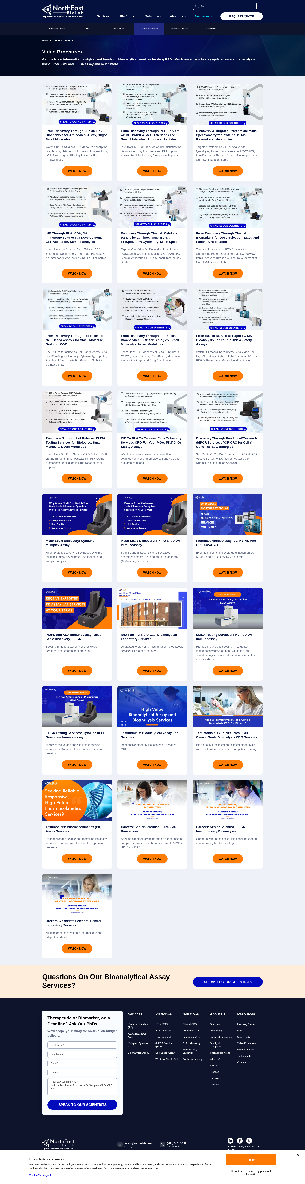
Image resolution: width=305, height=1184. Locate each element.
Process (214, 1071)
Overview (215, 1024)
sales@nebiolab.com (138, 1143)
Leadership (216, 1030)
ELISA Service (163, 1030)
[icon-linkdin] (230, 1141)
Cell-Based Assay (165, 1052)
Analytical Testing (192, 1059)
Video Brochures (149, 28)
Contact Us (243, 1062)
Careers (214, 1084)
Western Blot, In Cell (166, 1059)
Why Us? (215, 1059)
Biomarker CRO (191, 1036)
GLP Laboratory (192, 1043)
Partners (214, 1078)
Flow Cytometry (164, 1036)
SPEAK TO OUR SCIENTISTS (228, 982)
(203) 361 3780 (176, 1143)
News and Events (180, 28)
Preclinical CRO (191, 1030)
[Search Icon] (197, 6)
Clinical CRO (190, 1024)
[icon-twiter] (249, 1141)
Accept (251, 1159)
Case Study (119, 28)
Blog (88, 28)
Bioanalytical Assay (138, 1052)
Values (213, 1065)
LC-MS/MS (161, 1024)
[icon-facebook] (240, 1141)
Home (45, 40)
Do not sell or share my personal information (251, 1173)
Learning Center (57, 28)
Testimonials (210, 28)
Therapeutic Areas (220, 1052)
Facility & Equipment (221, 1036)
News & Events (245, 1049)
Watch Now (77, 171)
